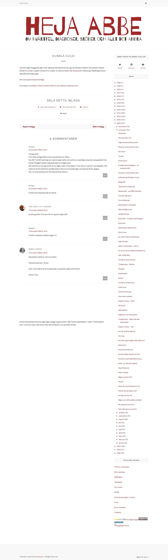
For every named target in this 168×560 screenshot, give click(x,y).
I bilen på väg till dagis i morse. (129, 177)
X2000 (116, 492)
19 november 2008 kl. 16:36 (38, 231)
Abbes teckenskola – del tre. (128, 246)
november (122, 130)
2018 (119, 89)
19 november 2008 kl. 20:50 (38, 253)
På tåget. (121, 269)
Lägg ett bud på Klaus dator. (128, 142)
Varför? (120, 278)
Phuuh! (121, 382)
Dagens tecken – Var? (126, 327)
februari (122, 439)
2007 (119, 446)
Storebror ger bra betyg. (127, 260)
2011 (119, 113)
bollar (30, 71)
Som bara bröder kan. (125, 350)
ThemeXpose (39, 557)
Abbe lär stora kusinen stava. (128, 147)
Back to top (142, 557)
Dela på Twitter (69, 107)
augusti (121, 419)
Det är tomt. (122, 232)
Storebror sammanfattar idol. (128, 173)
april (120, 433)
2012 (119, 110)
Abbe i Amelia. (123, 372)
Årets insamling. (120, 507)
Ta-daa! (121, 156)
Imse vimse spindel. (125, 296)
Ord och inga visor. (124, 196)
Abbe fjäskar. (122, 310)
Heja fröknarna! (123, 368)
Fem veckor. (118, 487)
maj (120, 429)
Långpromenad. (123, 214)
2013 (119, 106)
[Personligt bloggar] (130, 520)
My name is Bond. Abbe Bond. (128, 237)
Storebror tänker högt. (126, 283)
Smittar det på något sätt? (127, 391)
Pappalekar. (118, 482)
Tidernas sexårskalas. (122, 467)
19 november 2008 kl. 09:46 (38, 210)
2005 (119, 453)
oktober (122, 412)
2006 (119, 450)
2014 (119, 103)
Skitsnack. (121, 305)
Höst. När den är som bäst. (127, 409)
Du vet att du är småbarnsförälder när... (132, 251)
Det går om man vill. (125, 395)
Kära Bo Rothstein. (125, 292)
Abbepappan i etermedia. (127, 205)
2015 (119, 99)
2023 (119, 86)
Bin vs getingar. (119, 472)
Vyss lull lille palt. (124, 200)
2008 (119, 123)
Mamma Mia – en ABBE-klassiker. (129, 191)
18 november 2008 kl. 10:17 (38, 150)
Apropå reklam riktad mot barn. (129, 354)
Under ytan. (122, 287)
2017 (119, 93)
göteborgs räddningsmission (69, 86)
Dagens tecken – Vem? (126, 301)
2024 (119, 83)
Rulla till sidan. (123, 241)
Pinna (85, 107)
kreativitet (46, 86)
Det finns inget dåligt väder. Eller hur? (131, 340)
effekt (51, 86)
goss (58, 86)
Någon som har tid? (125, 377)
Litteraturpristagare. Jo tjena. (124, 497)
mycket (29, 79)
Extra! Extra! (122, 161)
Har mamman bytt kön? (126, 404)
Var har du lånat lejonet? (126, 331)
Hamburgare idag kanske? (127, 228)
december (122, 126)
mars (121, 436)
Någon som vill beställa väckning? (130, 400)
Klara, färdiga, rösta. (125, 209)
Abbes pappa (35, 249)
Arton (116, 502)
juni (120, 426)
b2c (55, 86)
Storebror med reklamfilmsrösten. (130, 359)
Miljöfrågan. (118, 477)
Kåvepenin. (122, 345)
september (123, 416)
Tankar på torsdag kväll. (126, 186)
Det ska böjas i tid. (124, 138)
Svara (105, 175)
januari (121, 443)
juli (120, 423)
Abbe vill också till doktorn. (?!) (129, 386)
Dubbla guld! (122, 273)
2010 (119, 116)
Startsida (23, 3)
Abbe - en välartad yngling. (127, 363)
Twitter (120, 68)
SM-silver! (121, 151)
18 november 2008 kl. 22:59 (38, 189)
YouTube (143, 68)
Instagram (131, 68)
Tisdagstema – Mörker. (126, 264)
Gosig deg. (122, 133)
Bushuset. (122, 223)
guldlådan (34, 86)
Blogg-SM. (122, 182)
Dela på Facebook (48, 107)
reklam (40, 86)
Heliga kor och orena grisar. (127, 315)
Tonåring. (117, 512)
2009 (119, 120)
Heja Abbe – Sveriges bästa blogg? (130, 218)
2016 (119, 96)
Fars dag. (121, 336)
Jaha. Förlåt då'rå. (124, 255)
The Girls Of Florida (40, 206)
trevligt (41, 79)
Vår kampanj (74, 71)
